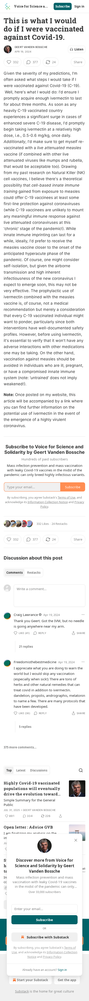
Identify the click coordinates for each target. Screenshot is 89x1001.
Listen (79, 49)
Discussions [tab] (38, 770)
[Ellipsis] (83, 614)
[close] (75, 840)
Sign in (79, 6)
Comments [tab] (14, 572)
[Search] (80, 770)
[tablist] (23, 572)
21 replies (26, 646)
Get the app (67, 980)
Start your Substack (32, 980)
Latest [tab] (21, 770)
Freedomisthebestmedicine (35, 662)
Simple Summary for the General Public (29, 802)
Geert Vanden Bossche (31, 47)
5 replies (25, 727)
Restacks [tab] (33, 572)
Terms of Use (66, 497)
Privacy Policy (52, 957)
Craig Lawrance (26, 614)
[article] (44, 799)
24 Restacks (59, 524)
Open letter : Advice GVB (28, 827)
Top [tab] (9, 770)
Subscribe (62, 6)
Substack (22, 991)
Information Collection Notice (48, 502)
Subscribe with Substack (48, 937)
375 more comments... (20, 747)
